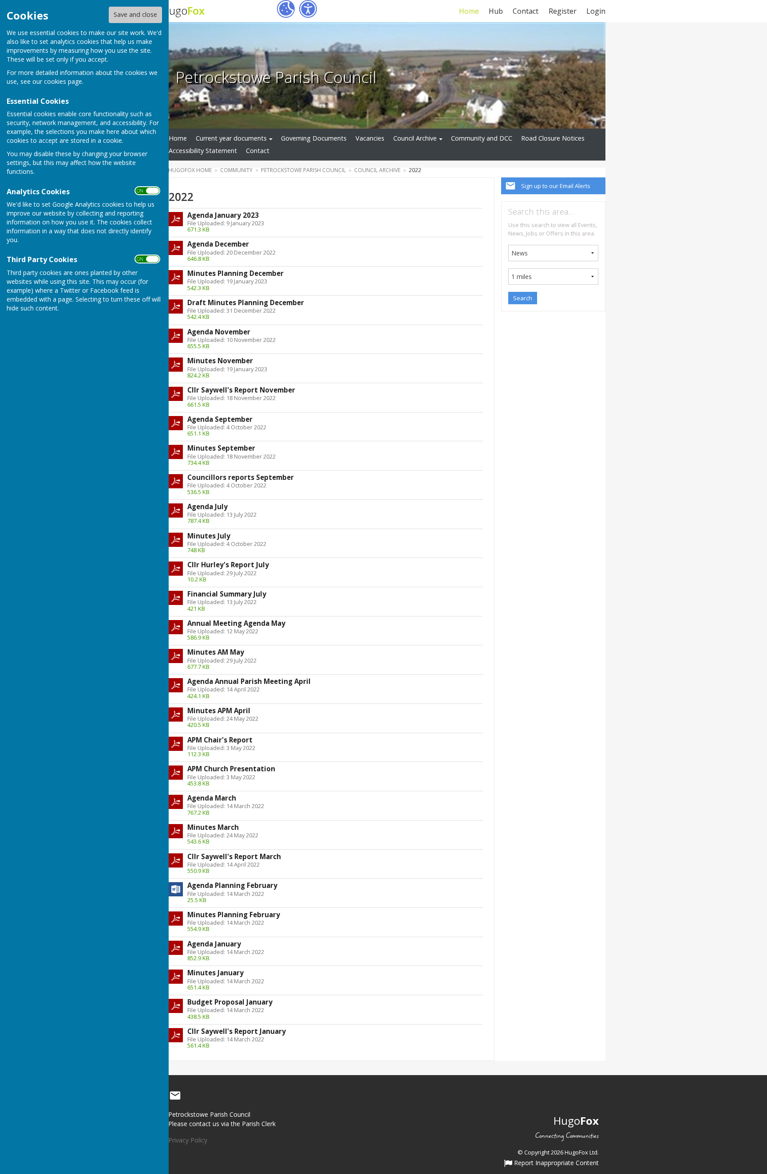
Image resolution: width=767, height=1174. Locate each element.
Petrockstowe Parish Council (275, 76)
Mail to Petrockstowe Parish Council (175, 1096)
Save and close (135, 14)
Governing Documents (314, 138)
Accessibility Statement (203, 150)
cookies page (63, 81)
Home (468, 11)
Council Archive (415, 138)
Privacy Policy (187, 1140)
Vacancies (370, 138)
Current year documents (231, 138)
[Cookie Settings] (286, 9)
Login (595, 11)
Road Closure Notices (553, 138)
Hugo (183, 10)
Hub (496, 11)
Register (562, 11)
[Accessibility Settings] (308, 9)
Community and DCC (481, 138)
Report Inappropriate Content (555, 1163)
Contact (525, 11)
